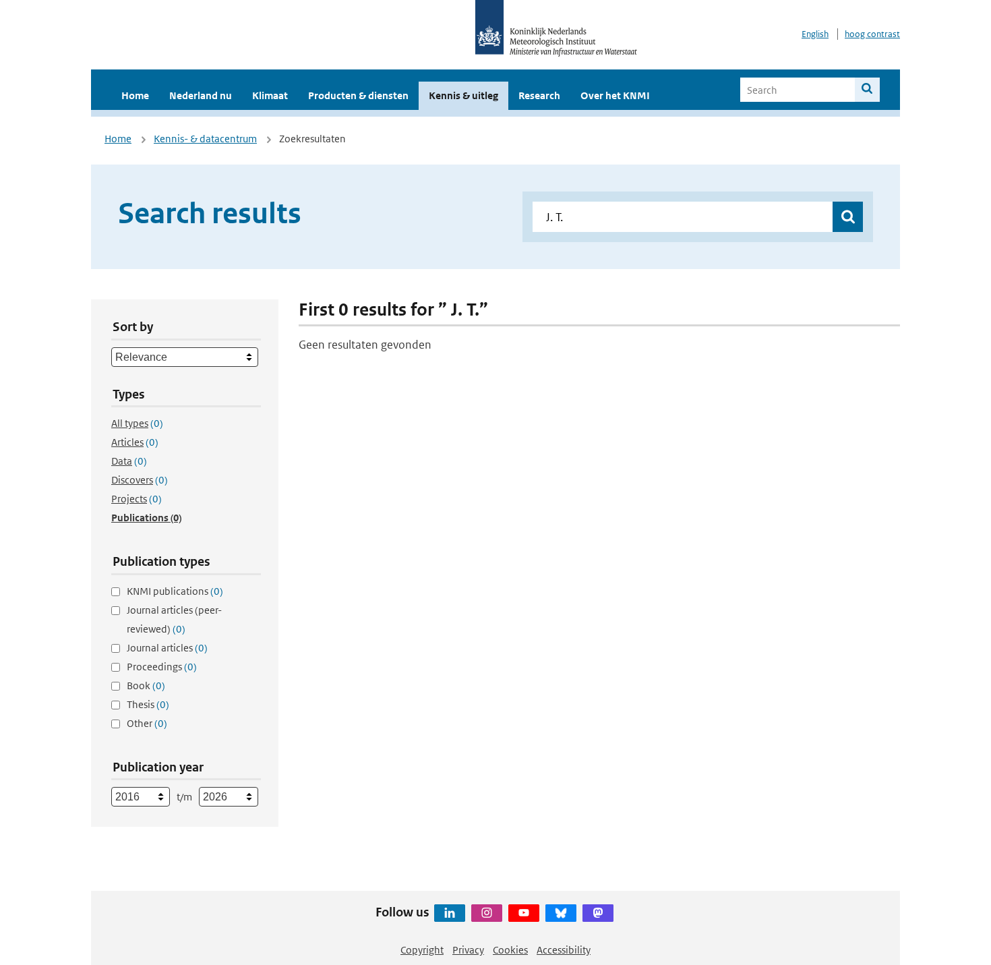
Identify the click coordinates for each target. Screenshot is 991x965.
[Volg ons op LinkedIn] (449, 913)
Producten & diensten (358, 95)
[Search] (867, 90)
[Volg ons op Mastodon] (598, 913)
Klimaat (270, 95)
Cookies (510, 949)
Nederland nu (200, 95)
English (815, 34)
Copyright (422, 949)
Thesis (148, 704)
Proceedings (162, 666)
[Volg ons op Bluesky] (561, 913)
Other (147, 723)
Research (539, 95)
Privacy (468, 949)
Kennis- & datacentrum (205, 138)
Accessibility (564, 949)
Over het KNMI (615, 95)
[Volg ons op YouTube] (524, 913)
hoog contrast (872, 34)
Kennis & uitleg (463, 95)
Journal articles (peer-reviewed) (174, 619)
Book (146, 685)
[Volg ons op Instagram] (487, 913)
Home (135, 95)
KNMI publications (175, 591)
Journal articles (167, 647)
